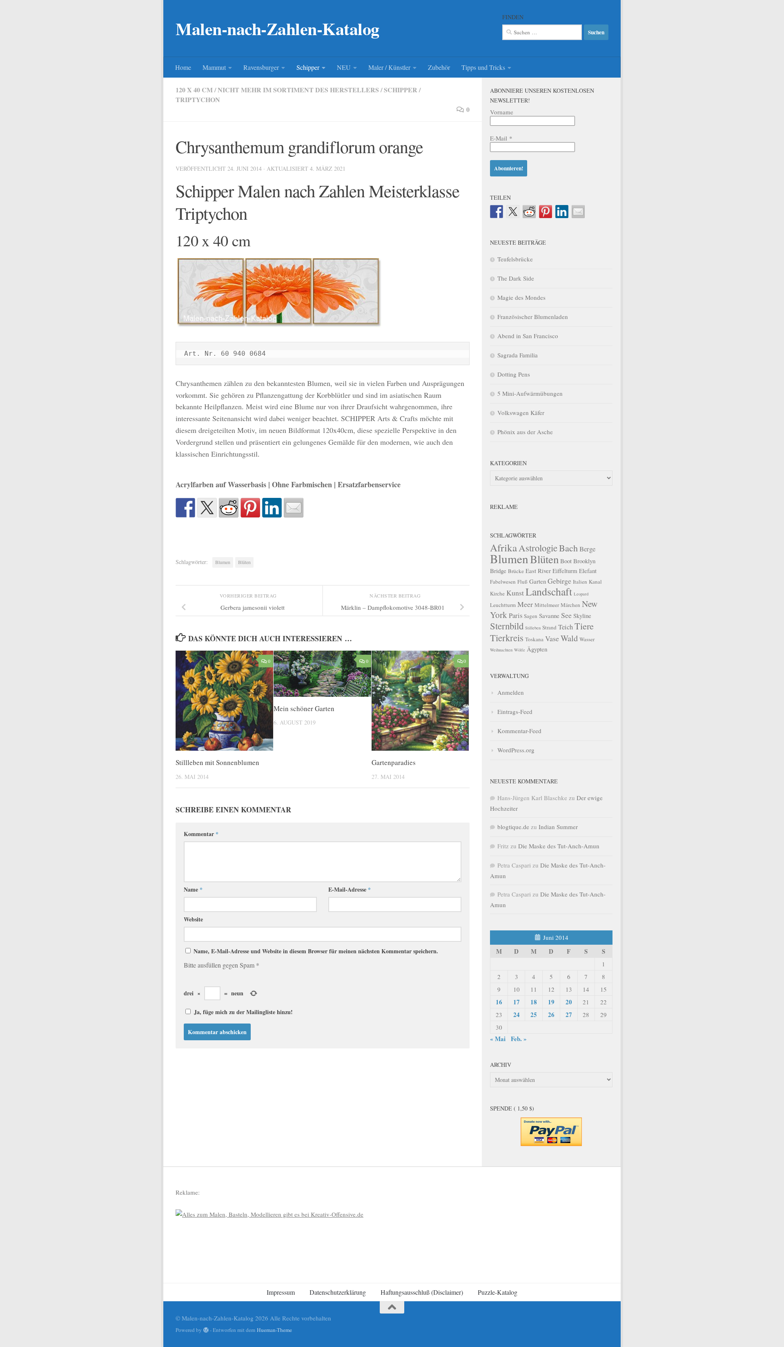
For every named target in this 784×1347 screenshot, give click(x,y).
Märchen (570, 605)
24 (516, 1014)
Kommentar (201, 834)
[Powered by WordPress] (206, 1330)
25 (533, 1014)
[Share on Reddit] (228, 507)
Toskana (534, 639)
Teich (565, 626)
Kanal (595, 581)
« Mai (498, 1038)
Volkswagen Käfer (520, 412)
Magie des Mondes (521, 297)
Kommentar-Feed (519, 731)
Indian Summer (558, 827)
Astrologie (538, 548)
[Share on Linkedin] (272, 507)
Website (193, 919)
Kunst (515, 593)
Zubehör (439, 67)
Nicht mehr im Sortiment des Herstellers (298, 89)
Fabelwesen (503, 581)
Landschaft (549, 591)
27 (569, 1014)
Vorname (501, 112)
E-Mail (501, 138)
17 (516, 1001)
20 (569, 1001)
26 (551, 1014)
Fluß (522, 581)
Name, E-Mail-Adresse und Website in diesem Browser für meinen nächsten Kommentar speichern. (316, 951)
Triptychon (198, 99)
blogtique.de (513, 827)
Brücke (516, 571)
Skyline (582, 615)
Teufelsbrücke (515, 259)
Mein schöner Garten (304, 708)
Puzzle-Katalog (497, 1292)
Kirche (497, 593)
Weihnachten (501, 650)
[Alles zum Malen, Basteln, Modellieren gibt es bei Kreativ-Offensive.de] (269, 1214)
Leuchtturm (503, 605)
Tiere (584, 626)
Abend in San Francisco (527, 336)
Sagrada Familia (517, 355)
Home (183, 67)
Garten (537, 581)
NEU (344, 67)
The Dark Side (515, 278)
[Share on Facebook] (185, 507)
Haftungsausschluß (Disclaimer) (422, 1292)
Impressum (281, 1292)
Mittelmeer (547, 605)
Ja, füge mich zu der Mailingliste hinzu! (242, 1012)
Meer (525, 604)
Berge (587, 548)
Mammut (214, 67)
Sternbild (506, 626)
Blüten (244, 562)
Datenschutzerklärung (338, 1292)
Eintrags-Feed (514, 711)
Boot (566, 561)
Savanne (549, 615)
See (566, 615)
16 (499, 1001)
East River (538, 570)
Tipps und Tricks (483, 67)
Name (193, 889)
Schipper (307, 67)
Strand (549, 627)
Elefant (588, 570)
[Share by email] (293, 507)
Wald (569, 638)
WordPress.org (516, 750)
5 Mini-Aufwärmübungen (530, 393)
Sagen (530, 616)
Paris (515, 615)
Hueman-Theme (274, 1330)
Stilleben (533, 628)
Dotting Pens (513, 374)
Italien (580, 581)
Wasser (587, 639)
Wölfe (519, 650)
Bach (568, 548)
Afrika (503, 547)
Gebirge (559, 581)
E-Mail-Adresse (349, 889)
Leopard (581, 594)
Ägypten (537, 649)
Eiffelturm (564, 570)
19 (551, 1001)
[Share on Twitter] (207, 507)
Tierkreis (506, 637)
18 (533, 1001)
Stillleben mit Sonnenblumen (217, 762)
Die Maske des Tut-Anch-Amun (558, 846)
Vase (552, 638)
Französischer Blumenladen (532, 316)
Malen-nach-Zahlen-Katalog (277, 28)
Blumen (222, 562)
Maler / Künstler (389, 67)
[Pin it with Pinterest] (250, 507)
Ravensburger (261, 67)
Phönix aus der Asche (525, 432)
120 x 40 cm (194, 89)
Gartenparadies (394, 762)
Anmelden (510, 692)
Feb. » (519, 1038)
